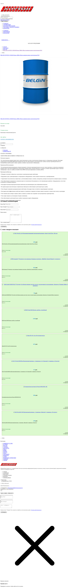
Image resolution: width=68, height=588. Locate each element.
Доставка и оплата (7, 475)
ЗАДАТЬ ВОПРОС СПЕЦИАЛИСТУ (12, 37)
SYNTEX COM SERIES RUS (7, 139)
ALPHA (5, 456)
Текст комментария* (5, 222)
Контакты (5, 476)
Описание (5, 150)
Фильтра (5, 459)
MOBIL (5, 450)
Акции (5, 460)
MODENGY (6, 455)
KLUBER (5, 444)
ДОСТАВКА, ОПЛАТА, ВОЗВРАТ (11, 27)
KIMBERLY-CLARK (8, 443)
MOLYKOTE (6, 448)
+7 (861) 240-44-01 (5, 14)
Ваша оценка (3, 212)
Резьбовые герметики (9, 457)
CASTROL (5, 447)
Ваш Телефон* (4, 206)
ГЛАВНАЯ (5, 23)
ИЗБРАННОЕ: (6, 40)
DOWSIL (5, 451)
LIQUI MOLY (6, 454)
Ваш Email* (3, 209)
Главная (5, 46)
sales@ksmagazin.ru (5, 16)
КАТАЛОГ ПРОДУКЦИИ (9, 25)
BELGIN (5, 49)
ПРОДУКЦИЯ (6, 31)
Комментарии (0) (7, 151)
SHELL (5, 449)
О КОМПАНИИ (7, 24)
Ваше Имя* (3, 204)
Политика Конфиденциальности (15, 487)
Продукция (5, 48)
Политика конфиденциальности (36, 224)
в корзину (3, 145)
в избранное (3, 147)
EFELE (4, 453)
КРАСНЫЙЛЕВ (17, 489)
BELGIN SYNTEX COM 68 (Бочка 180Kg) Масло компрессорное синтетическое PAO (22, 50)
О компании (6, 472)
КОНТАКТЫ (6, 28)
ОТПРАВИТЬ (3, 226)
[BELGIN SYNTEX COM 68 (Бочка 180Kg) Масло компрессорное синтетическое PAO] (35, 86)
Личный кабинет (7, 477)
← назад (2, 52)
